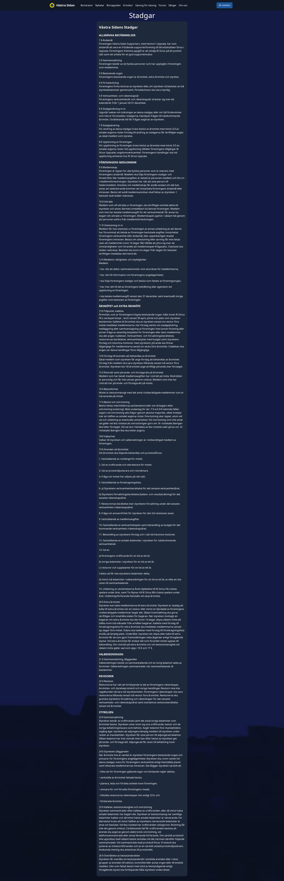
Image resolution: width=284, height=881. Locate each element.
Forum (162, 5)
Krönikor (128, 5)
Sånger (172, 5)
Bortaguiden (114, 5)
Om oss (183, 5)
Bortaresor (87, 5)
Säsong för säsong (145, 5)
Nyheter (99, 5)
